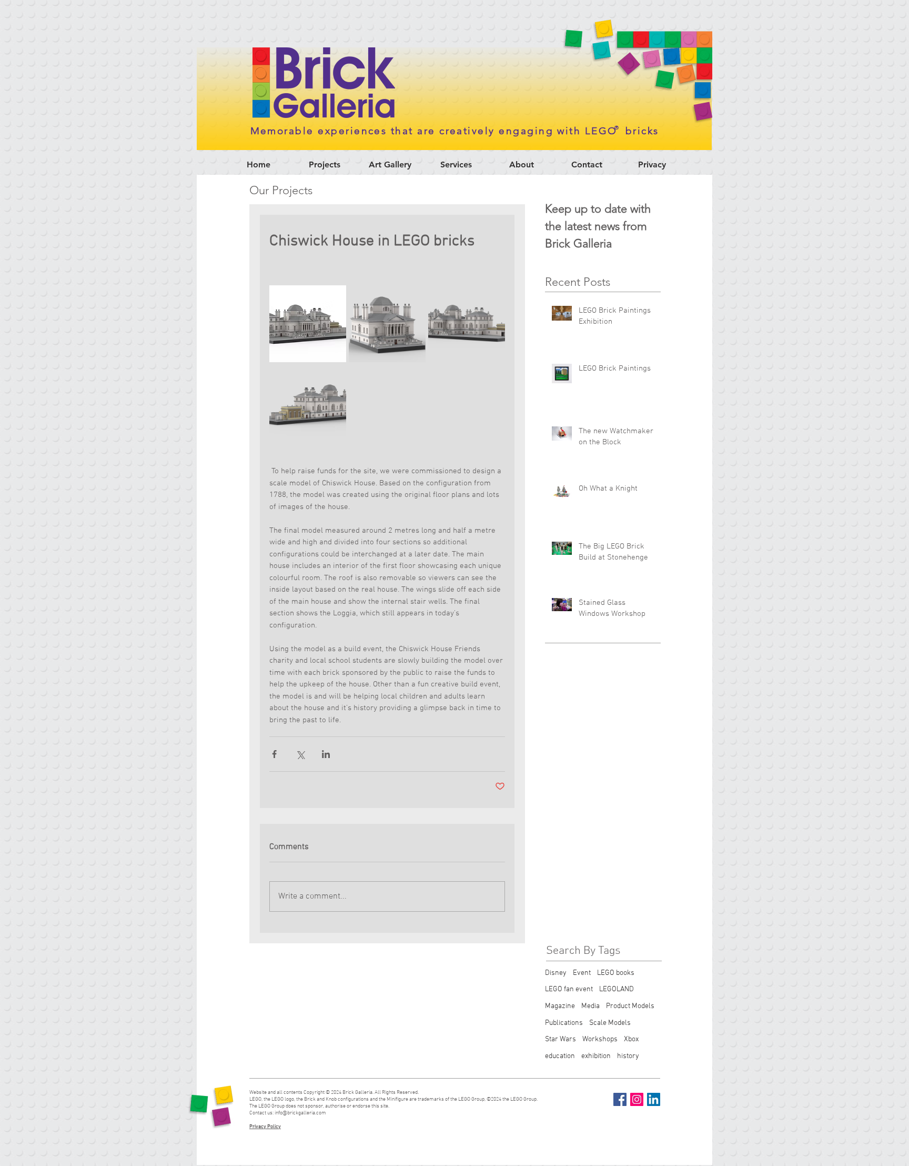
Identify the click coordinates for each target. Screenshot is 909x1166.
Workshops (600, 1039)
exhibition (596, 1056)
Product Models (630, 1006)
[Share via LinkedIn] (326, 754)
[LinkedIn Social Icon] (653, 1099)
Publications (564, 1023)
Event (582, 973)
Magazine (560, 1006)
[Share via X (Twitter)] (300, 754)
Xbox (631, 1039)
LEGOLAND (616, 989)
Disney (556, 973)
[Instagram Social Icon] (636, 1099)
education (560, 1056)
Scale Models (610, 1023)
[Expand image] (307, 323)
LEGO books (615, 973)
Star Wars (560, 1039)
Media (590, 1006)
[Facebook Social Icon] (620, 1099)
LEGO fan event (569, 989)
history (628, 1056)
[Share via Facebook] (274, 754)
